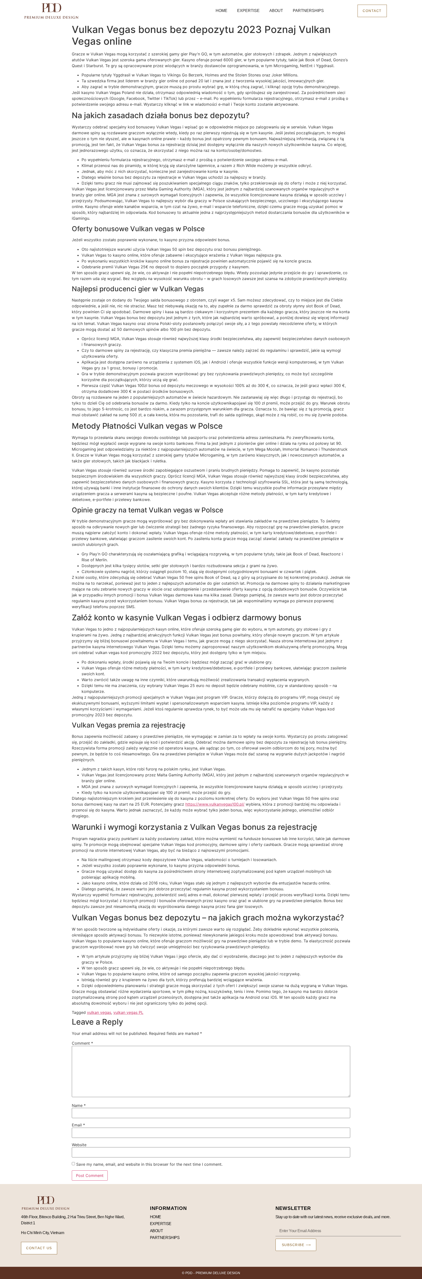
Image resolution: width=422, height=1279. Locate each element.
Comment (82, 1043)
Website (79, 1145)
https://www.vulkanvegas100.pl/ (214, 804)
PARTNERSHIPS (308, 11)
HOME (221, 11)
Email (78, 1125)
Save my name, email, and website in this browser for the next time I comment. (149, 1164)
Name (79, 1105)
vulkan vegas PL (128, 1012)
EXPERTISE (248, 11)
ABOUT (276, 11)
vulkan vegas (99, 1012)
